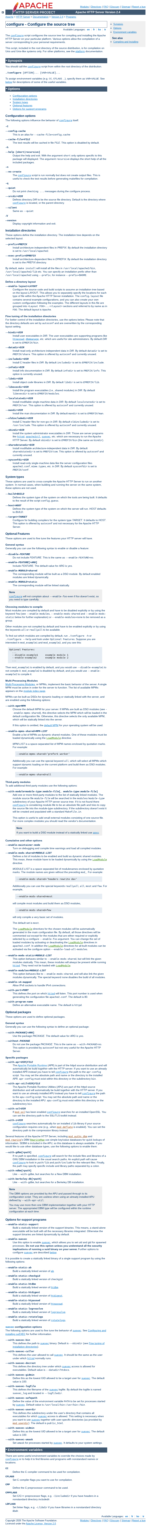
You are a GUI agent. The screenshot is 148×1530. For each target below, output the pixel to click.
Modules (84, 6)
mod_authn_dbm (77, 1136)
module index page (34, 691)
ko (99, 29)
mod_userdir (21, 1423)
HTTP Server (23, 17)
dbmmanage (32, 339)
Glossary (114, 6)
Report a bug (138, 6)
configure (17, 35)
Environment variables (125, 32)
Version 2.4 (57, 17)
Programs (71, 17)
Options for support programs (29, 108)
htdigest (56, 1295)
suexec (46, 436)
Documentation (41, 17)
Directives (96, 6)
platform (80, 51)
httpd (20, 436)
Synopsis (118, 24)
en (88, 29)
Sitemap (125, 6)
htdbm (54, 1287)
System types (20, 102)
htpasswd (18, 339)
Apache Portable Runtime (32, 1065)
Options (117, 28)
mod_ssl (20, 1112)
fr (93, 29)
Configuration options (25, 95)
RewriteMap (37, 1139)
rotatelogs (58, 1320)
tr (105, 29)
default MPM (51, 725)
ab (52, 1271)
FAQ (105, 6)
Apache (9, 17)
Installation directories (25, 99)
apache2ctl (33, 436)
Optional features (22, 105)
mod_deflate (65, 1127)
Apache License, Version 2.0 (41, 1523)
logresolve (58, 1312)
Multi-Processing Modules (20, 684)
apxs (96, 832)
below (8, 82)
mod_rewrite (13, 1139)
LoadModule (53, 738)
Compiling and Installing (125, 41)
